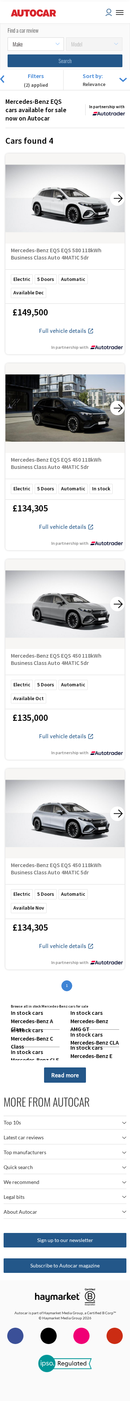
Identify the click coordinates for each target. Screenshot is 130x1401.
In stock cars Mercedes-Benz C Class (32, 1038)
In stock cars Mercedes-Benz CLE (35, 1055)
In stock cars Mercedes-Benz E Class (91, 1056)
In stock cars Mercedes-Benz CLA (94, 1038)
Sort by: (93, 75)
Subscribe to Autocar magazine (65, 1265)
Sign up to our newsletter (65, 1240)
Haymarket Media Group (63, 1313)
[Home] (33, 25)
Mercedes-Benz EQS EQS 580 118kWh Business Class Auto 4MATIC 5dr (56, 253)
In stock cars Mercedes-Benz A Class (32, 1021)
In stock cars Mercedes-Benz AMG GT (89, 1021)
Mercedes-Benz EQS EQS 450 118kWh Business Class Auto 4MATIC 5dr (56, 463)
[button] (121, 12)
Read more (65, 1075)
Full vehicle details (62, 330)
